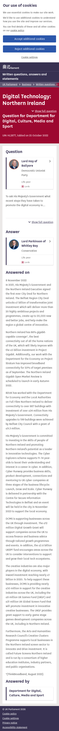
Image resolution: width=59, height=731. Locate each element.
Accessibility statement (14, 727)
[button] (44, 111)
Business (26, 84)
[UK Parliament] (11, 66)
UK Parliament (9, 84)
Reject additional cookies (29, 48)
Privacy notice (9, 722)
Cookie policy (9, 713)
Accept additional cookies (29, 38)
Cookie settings (29, 57)
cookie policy (17, 30)
